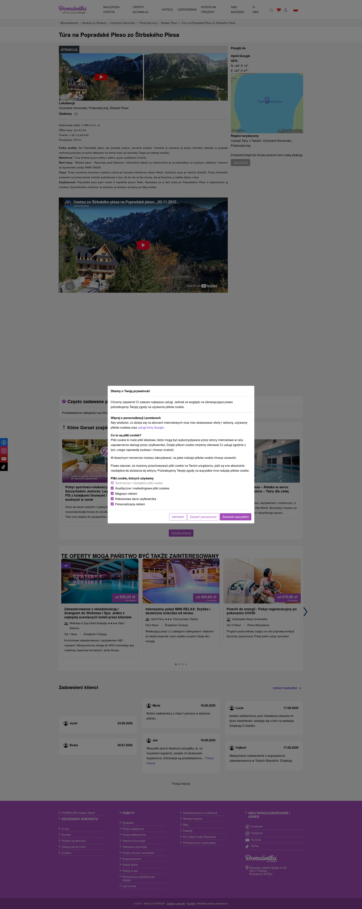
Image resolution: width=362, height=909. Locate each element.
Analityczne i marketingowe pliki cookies (142, 488)
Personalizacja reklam (130, 504)
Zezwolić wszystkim (235, 517)
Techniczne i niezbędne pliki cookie (139, 483)
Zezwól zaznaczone (203, 517)
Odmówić (178, 517)
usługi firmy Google (151, 427)
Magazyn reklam (126, 493)
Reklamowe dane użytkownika (135, 499)
